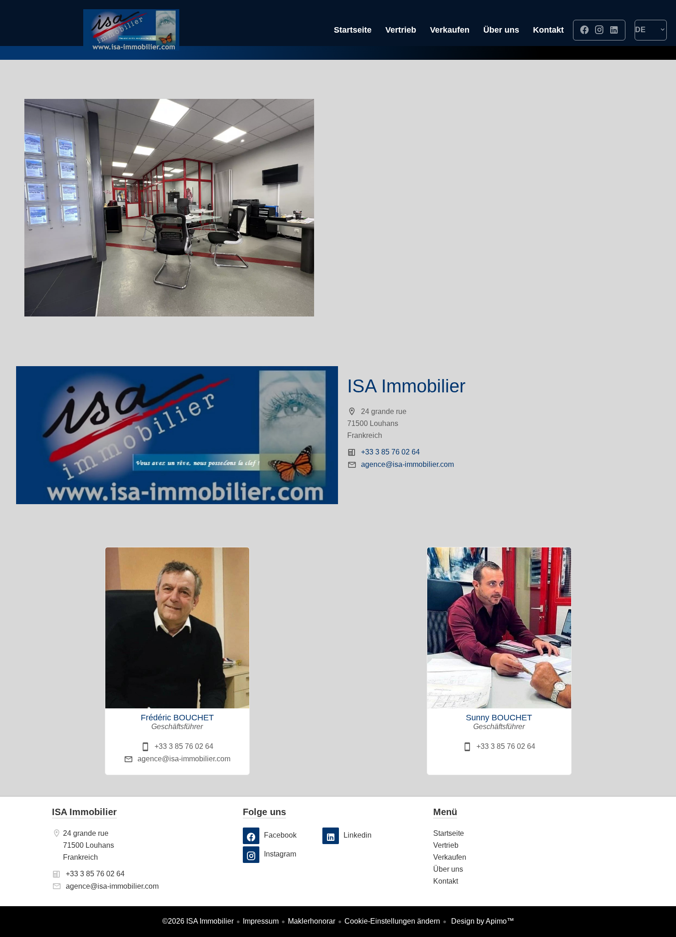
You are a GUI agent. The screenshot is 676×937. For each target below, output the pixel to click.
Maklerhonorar (311, 921)
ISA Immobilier (406, 386)
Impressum (261, 921)
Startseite (131, 30)
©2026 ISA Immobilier (198, 921)
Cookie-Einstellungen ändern (392, 921)
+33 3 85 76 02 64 (390, 452)
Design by (481, 921)
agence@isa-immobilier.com (407, 464)
